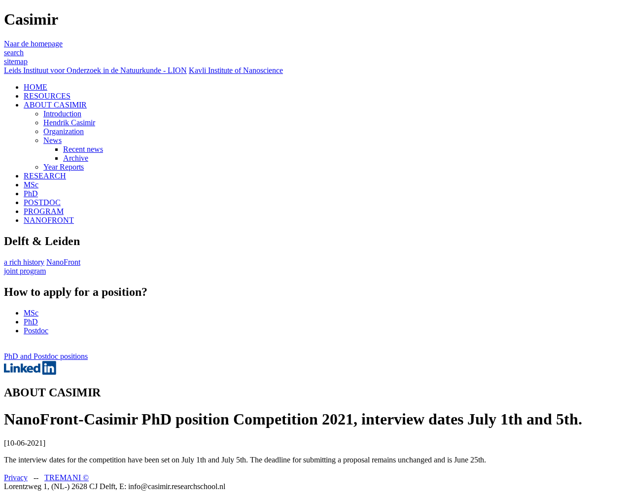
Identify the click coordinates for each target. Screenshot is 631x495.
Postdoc (36, 330)
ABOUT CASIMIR (55, 105)
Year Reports (63, 167)
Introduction (62, 113)
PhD (31, 193)
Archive (75, 158)
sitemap (16, 61)
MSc (31, 184)
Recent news (83, 149)
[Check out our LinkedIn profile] (30, 372)
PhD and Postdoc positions (46, 356)
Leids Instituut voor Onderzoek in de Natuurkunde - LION (95, 70)
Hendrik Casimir (69, 122)
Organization (63, 131)
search (14, 52)
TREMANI (66, 477)
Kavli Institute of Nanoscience (236, 70)
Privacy (16, 477)
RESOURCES (47, 96)
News (52, 140)
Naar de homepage (33, 43)
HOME (35, 87)
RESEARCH (45, 176)
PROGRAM (44, 211)
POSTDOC (42, 202)
